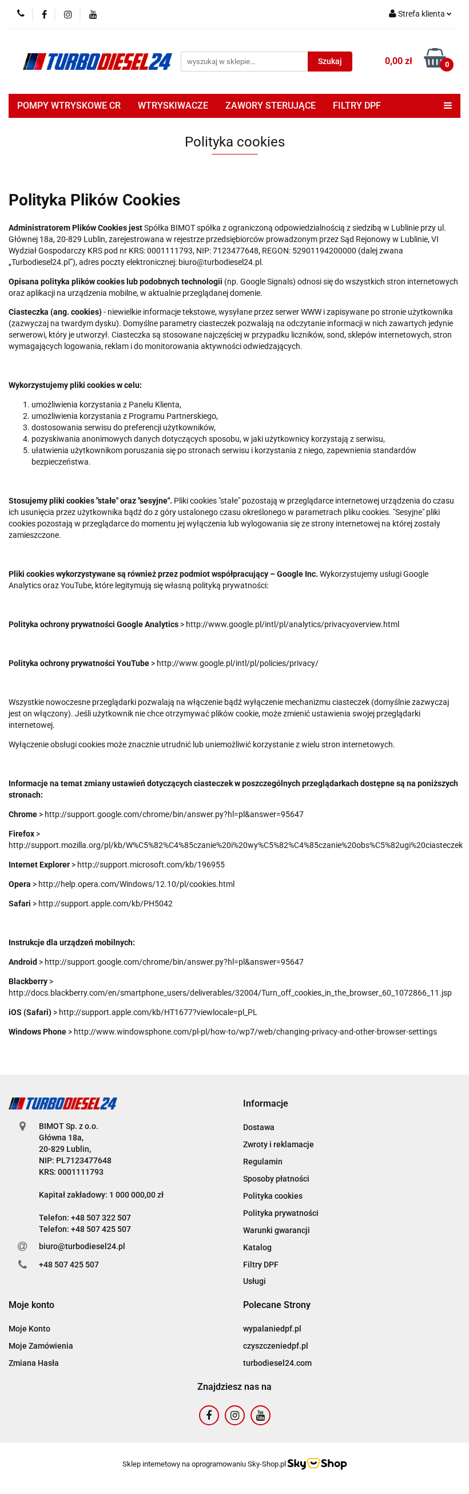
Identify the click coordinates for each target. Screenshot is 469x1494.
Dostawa (259, 1127)
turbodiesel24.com (277, 1363)
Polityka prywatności (281, 1213)
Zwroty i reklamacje (278, 1144)
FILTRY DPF (357, 105)
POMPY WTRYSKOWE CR (69, 105)
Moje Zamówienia (41, 1345)
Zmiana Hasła (34, 1363)
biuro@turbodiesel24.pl (82, 1246)
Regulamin (263, 1161)
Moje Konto (29, 1328)
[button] (265, 1104)
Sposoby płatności (276, 1178)
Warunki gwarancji (276, 1230)
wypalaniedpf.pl (272, 1328)
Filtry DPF (261, 1264)
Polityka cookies (273, 1195)
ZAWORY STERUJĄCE (270, 105)
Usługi (254, 1281)
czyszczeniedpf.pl (275, 1345)
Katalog (257, 1247)
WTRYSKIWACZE (173, 105)
